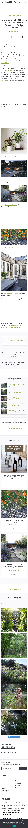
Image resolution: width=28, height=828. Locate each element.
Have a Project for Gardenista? (5, 791)
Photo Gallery (5, 63)
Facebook (19, 783)
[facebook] (8, 37)
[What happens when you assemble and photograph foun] (14, 645)
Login (25, 2)
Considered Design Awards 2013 (14, 15)
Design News (20, 340)
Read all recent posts (14, 589)
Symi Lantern (7, 70)
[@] (5, 604)
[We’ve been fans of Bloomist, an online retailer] (14, 620)
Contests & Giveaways (10, 340)
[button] (19, 2)
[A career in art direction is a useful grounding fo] (14, 722)
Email (18, 787)
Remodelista (5, 80)
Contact (3, 780)
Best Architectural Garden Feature (15, 180)
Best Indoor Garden (11, 157)
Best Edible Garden (11, 247)
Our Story (4, 778)
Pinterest (19, 778)
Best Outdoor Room (11, 293)
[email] (19, 37)
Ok (14, 825)
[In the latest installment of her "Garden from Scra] (14, 671)
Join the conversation (14, 428)
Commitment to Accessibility (5, 788)
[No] (26, 823)
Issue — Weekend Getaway (14, 16)
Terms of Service (5, 782)
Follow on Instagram (15, 737)
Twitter (18, 785)
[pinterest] (11, 37)
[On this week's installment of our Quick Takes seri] (14, 696)
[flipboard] (4, 37)
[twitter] (15, 37)
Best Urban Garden (11, 205)
